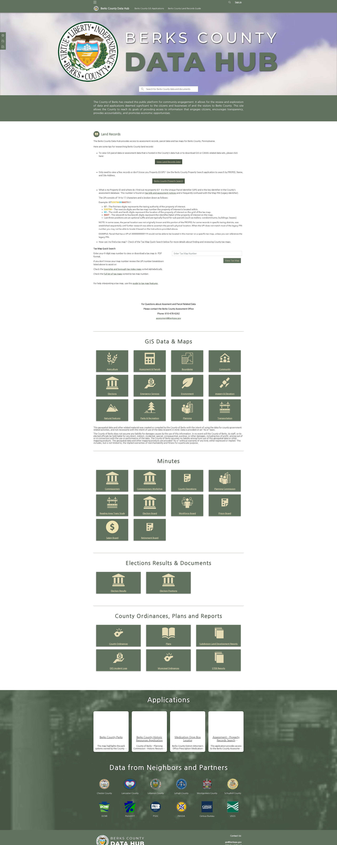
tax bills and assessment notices (160, 193)
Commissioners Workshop (149, 489)
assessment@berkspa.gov (168, 318)
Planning (187, 418)
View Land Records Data (168, 162)
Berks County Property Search (168, 181)
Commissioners (112, 489)
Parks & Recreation (149, 418)
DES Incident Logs (118, 668)
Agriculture (112, 369)
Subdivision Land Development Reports (218, 644)
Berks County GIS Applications (149, 8)
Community (224, 369)
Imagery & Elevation (224, 394)
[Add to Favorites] (3, 35)
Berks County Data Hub (115, 8)
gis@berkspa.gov (233, 842)
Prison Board (225, 513)
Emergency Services (149, 394)
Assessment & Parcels (149, 369)
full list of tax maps (113, 274)
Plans (168, 644)
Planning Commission (224, 489)
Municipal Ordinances (168, 668)
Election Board (150, 513)
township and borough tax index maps (122, 269)
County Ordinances (118, 644)
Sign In (238, 2)
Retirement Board (149, 538)
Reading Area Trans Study (112, 513)
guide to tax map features (145, 283)
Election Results (118, 591)
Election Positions (168, 591)
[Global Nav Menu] (95, 2)
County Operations (187, 489)
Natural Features (112, 418)
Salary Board (112, 538)
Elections (112, 394)
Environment (187, 394)
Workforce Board (187, 513)
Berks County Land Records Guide (184, 8)
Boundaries (187, 369)
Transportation (224, 418)
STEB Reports (218, 668)
